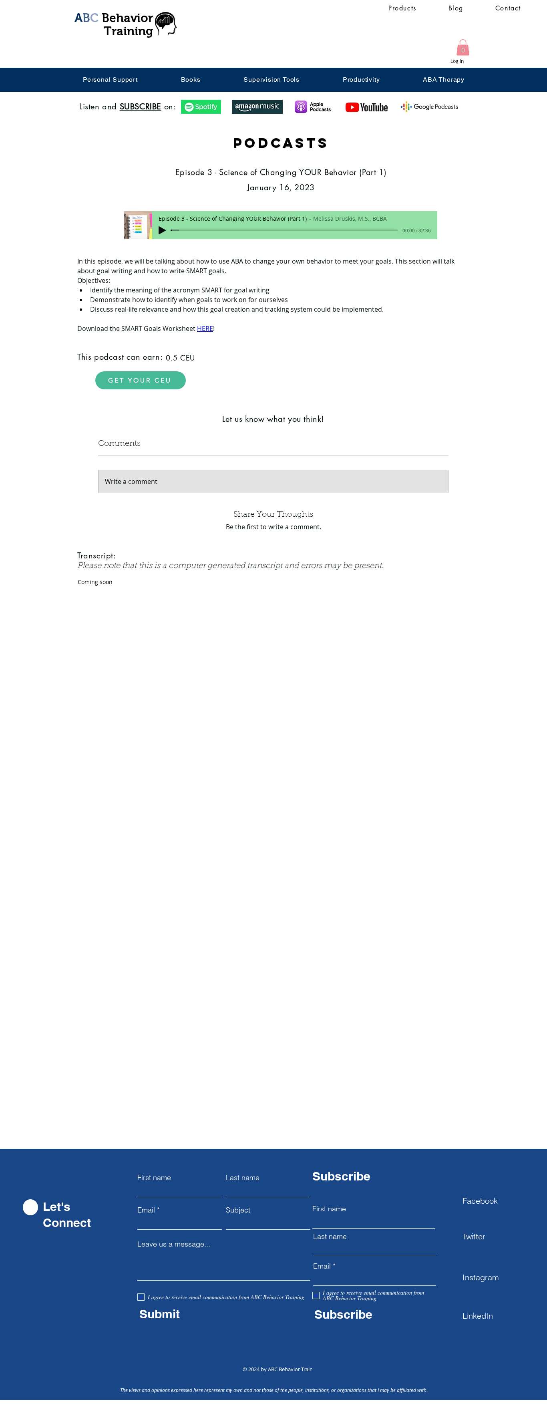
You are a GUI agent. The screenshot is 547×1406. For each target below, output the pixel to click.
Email (146, 1210)
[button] (463, 47)
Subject (238, 1210)
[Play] (162, 230)
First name (154, 1177)
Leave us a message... (173, 1244)
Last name (242, 1177)
